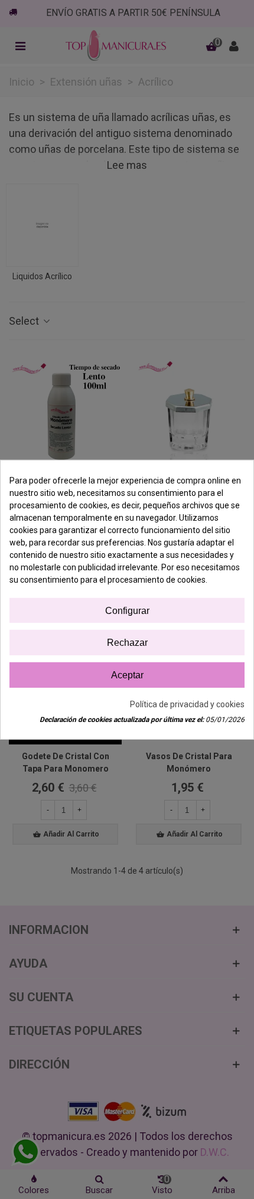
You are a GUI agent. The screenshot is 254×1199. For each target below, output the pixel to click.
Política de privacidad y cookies (187, 704)
